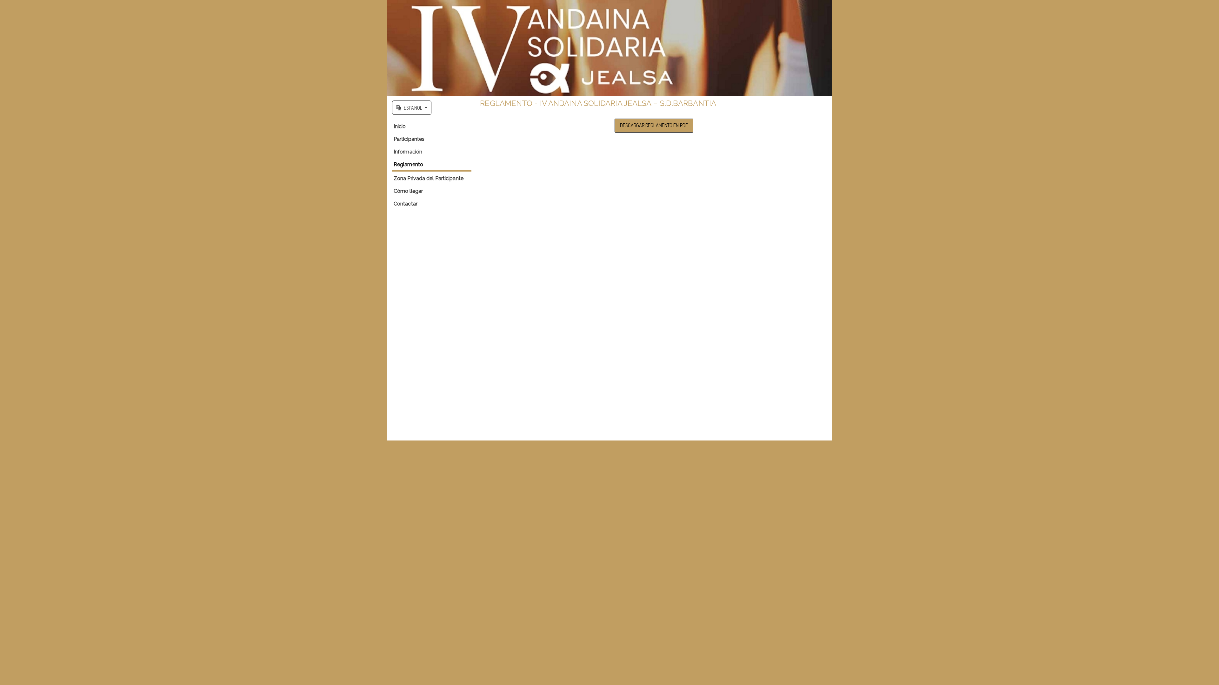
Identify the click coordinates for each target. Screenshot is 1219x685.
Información (408, 152)
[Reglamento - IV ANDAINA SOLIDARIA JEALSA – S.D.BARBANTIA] (609, 48)
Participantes (409, 139)
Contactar (405, 204)
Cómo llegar (408, 191)
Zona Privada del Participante (428, 178)
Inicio (400, 126)
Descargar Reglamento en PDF (654, 125)
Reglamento (408, 164)
